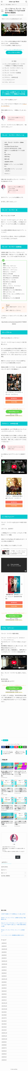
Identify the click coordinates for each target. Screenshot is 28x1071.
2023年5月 (4, 973)
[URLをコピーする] (25, 747)
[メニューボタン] (1, 1)
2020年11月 (4, 1036)
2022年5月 (4, 988)
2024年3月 (4, 955)
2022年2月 (4, 997)
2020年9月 (4, 1042)
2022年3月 (4, 994)
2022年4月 (4, 991)
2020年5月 (4, 1054)
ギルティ (5, 869)
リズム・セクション (9, 82)
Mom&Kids (5, 866)
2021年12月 (4, 1003)
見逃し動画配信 (6, 875)
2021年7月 (4, 1018)
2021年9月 (4, 1012)
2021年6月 (4, 1021)
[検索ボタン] (26, 1)
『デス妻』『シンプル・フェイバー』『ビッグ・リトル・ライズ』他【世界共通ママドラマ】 (17, 552)
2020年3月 (4, 1060)
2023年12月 (4, 961)
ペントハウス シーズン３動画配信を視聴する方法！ (13, 935)
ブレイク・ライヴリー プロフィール (13, 68)
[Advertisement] (14, 719)
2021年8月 (4, 1015)
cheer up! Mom (14, 1)
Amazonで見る (14, 401)
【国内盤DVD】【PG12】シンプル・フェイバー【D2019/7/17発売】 (13, 596)
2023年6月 (4, 970)
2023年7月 (4, 967)
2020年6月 (4, 1051)
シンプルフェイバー (9, 79)
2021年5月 (4, 1024)
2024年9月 (4, 952)
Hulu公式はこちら (14, 411)
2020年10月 (4, 1039)
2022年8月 (4, 982)
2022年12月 (4, 979)
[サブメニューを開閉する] (25, 873)
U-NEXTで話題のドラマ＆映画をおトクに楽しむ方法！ (13, 914)
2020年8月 (4, 1045)
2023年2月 (4, 976)
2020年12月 (4, 1033)
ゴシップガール (8, 75)
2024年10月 (4, 949)
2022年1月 (4, 1000)
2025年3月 (4, 946)
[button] (3, 747)
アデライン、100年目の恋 (11, 77)
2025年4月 (4, 943)
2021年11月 (4, 1006)
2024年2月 (4, 958)
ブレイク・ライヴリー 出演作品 (12, 72)
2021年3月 (4, 1030)
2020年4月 (4, 1057)
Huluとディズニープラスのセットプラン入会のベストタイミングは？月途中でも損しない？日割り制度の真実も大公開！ (13, 924)
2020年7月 (4, 1048)
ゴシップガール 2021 (14, 52)
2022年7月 (4, 985)
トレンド (5, 872)
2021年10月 (4, 1009)
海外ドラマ (5, 15)
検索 (18, 857)
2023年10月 (4, 964)
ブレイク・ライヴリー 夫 (10, 70)
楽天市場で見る (14, 398)
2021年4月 (4, 1027)
